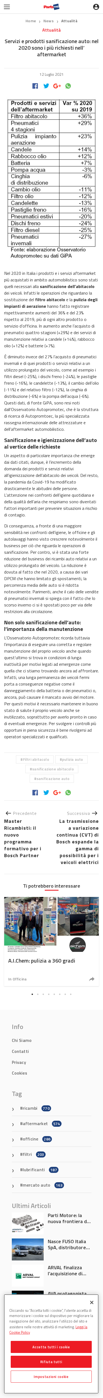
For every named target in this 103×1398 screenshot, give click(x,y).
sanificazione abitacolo (53, 769)
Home (31, 21)
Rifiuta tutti (51, 1362)
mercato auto (43, 1185)
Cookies (19, 1073)
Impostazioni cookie (51, 1376)
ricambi (36, 1108)
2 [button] (38, 994)
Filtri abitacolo (36, 759)
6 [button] (60, 994)
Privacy (19, 1062)
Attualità (69, 21)
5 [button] (54, 994)
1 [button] (32, 994)
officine (37, 1139)
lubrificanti (40, 1169)
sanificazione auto (53, 778)
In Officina (17, 979)
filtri (33, 1154)
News (48, 21)
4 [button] (49, 994)
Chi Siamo (22, 1040)
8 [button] (71, 994)
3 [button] (43, 994)
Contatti (20, 1051)
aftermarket (41, 1123)
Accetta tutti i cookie (51, 1347)
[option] (51, 941)
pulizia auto (72, 759)
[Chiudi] (92, 1302)
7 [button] (65, 994)
